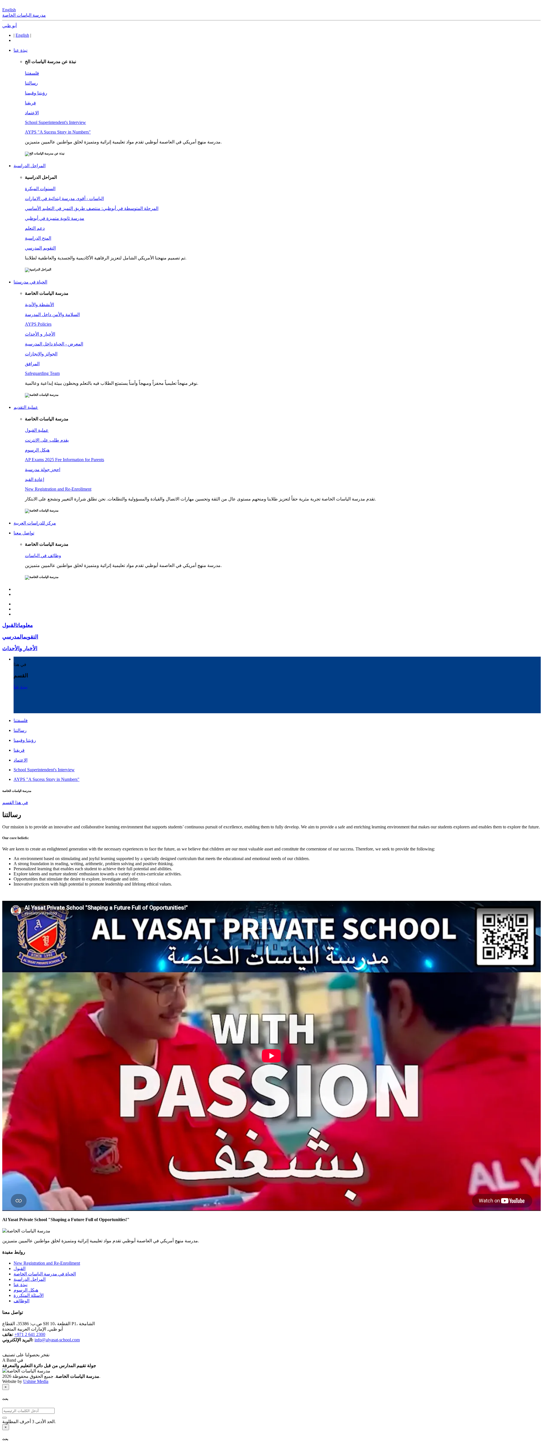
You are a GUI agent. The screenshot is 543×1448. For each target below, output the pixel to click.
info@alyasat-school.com (57, 1339)
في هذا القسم (15, 802)
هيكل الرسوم (26, 1290)
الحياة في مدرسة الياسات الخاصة (45, 1273)
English (9, 9)
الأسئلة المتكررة (29, 1295)
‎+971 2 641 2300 (29, 1334)
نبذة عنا (20, 1284)
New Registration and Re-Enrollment (47, 1263)
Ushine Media (35, 1381)
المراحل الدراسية (30, 1279)
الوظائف (21, 1300)
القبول (19, 1268)
